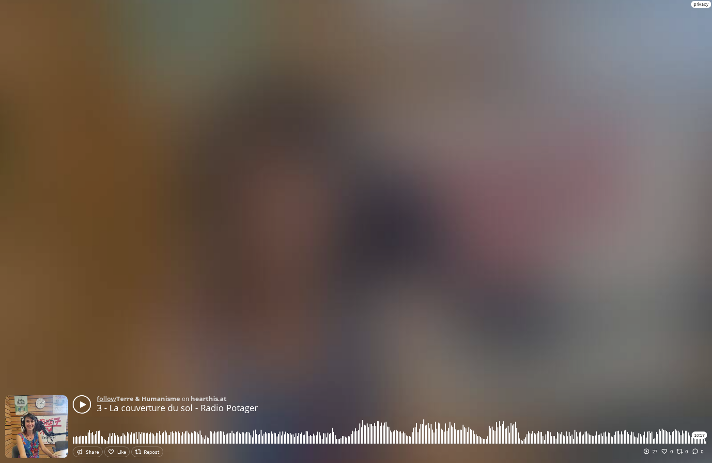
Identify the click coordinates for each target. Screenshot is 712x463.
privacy (701, 4)
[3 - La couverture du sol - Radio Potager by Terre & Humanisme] (82, 404)
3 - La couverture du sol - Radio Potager (177, 408)
